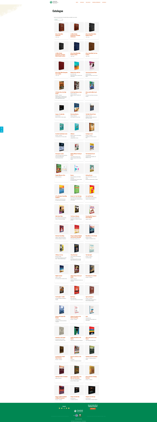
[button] (93, 408)
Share (1, 128)
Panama (56, 19)
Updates (2, 131)
